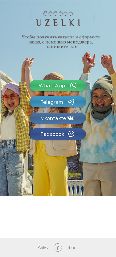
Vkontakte (53, 119)
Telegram (51, 102)
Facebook (52, 134)
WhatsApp (52, 86)
